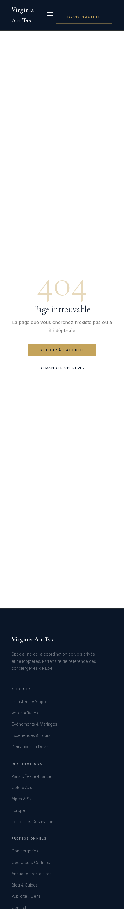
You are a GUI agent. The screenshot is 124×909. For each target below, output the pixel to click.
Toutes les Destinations (33, 821)
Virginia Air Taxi (23, 15)
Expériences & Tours (31, 735)
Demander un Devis (30, 746)
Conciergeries (25, 851)
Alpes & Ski (22, 799)
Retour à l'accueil (62, 350)
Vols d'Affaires (25, 713)
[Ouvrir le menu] (50, 15)
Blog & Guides (25, 885)
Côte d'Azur (23, 787)
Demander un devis (62, 368)
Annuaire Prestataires (32, 874)
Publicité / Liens (26, 896)
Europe (18, 810)
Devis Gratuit (84, 17)
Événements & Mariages (34, 724)
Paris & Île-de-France (31, 776)
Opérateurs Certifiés (31, 862)
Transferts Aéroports (31, 701)
